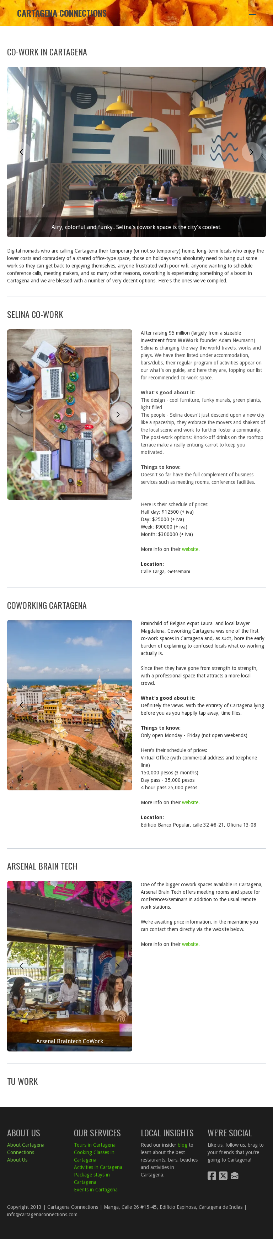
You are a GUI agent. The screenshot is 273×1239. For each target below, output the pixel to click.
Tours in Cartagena (95, 1145)
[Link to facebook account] (212, 1175)
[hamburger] (252, 12)
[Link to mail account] (234, 1175)
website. (191, 549)
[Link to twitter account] (223, 1175)
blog (182, 1145)
